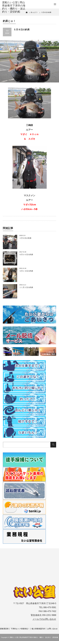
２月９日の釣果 (25, 238)
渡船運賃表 (4, 629)
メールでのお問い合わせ (44, 619)
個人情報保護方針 (38, 629)
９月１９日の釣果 (26, 271)
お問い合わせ (52, 629)
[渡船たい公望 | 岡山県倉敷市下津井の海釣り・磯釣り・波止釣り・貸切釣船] (14, 7)
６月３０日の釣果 (26, 255)
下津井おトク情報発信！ (20, 629)
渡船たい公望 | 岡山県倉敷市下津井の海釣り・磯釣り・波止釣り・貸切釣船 (34, 637)
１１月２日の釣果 (26, 287)
